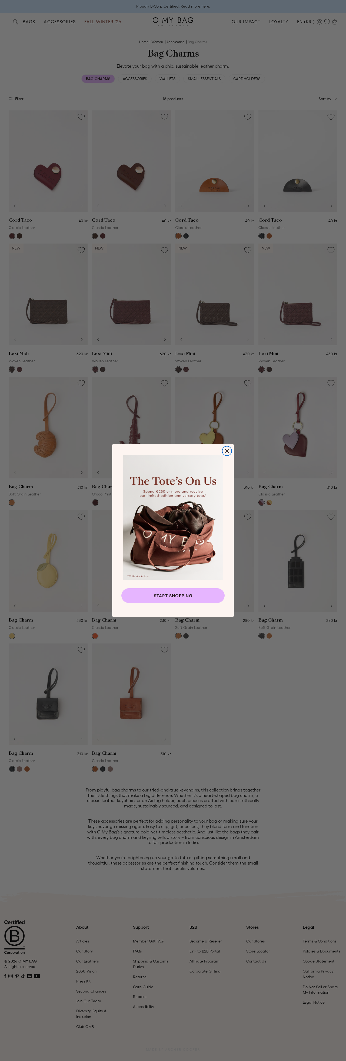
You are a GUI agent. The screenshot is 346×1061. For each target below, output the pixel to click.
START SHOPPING (173, 595)
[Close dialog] (227, 451)
